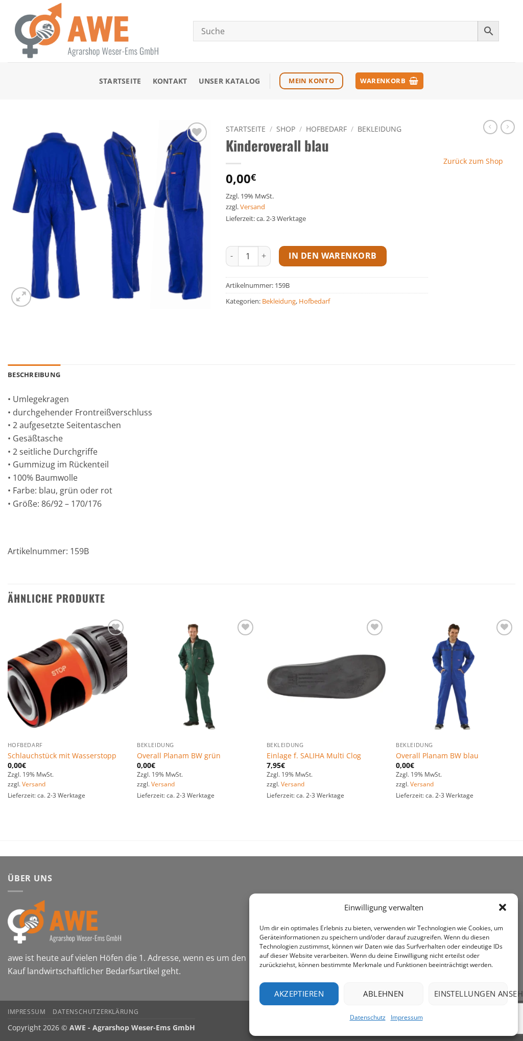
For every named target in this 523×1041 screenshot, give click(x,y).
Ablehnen (383, 993)
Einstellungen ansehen (471, 993)
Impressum (407, 1017)
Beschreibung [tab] (34, 374)
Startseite (120, 81)
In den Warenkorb (332, 255)
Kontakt (170, 81)
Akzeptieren (299, 993)
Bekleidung (379, 129)
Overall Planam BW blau (437, 755)
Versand (252, 206)
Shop (285, 129)
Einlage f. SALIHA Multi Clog (314, 755)
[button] (502, 907)
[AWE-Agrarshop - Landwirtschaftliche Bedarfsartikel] (93, 31)
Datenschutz (368, 1017)
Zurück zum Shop (473, 161)
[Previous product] (508, 127)
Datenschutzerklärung (95, 1011)
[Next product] (490, 127)
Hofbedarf (326, 129)
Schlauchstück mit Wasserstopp (62, 755)
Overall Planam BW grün (179, 755)
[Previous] (8, 727)
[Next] (514, 727)
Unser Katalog (229, 81)
